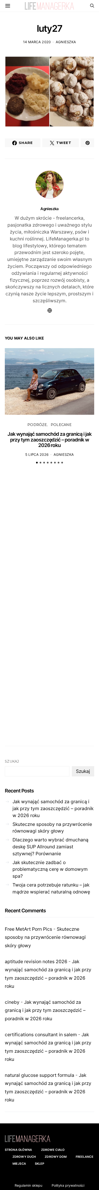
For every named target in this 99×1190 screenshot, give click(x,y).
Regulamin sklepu (28, 1185)
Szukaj (12, 761)
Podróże (37, 425)
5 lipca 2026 (37, 454)
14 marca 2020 (37, 42)
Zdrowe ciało (53, 1150)
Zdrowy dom (56, 1156)
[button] (37, 462)
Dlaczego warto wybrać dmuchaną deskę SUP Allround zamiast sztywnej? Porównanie (50, 846)
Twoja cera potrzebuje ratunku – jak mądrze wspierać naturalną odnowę (51, 888)
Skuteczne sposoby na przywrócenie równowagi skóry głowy (52, 827)
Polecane (61, 425)
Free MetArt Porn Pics (28, 929)
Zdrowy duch (24, 1156)
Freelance (84, 1156)
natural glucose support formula (39, 1075)
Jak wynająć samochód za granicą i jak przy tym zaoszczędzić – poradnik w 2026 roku (49, 439)
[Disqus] (49, 542)
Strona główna (18, 1150)
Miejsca (19, 1163)
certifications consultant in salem (41, 1034)
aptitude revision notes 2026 (36, 961)
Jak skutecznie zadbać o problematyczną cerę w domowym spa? (50, 869)
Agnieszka (66, 42)
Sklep (39, 1163)
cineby (12, 1002)
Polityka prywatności (68, 1185)
